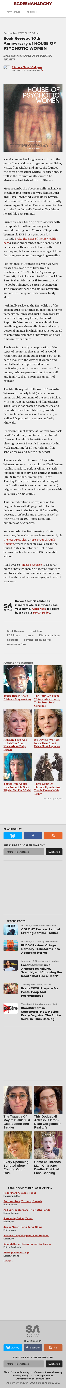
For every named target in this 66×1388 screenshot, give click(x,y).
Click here (39, 608)
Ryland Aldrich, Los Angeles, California (27, 1244)
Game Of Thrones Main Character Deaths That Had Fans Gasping (47, 1167)
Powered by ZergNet (52, 798)
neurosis (12, 639)
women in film (16, 644)
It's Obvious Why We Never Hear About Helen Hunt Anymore (47, 743)
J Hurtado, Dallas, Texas (18, 1218)
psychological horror (37, 639)
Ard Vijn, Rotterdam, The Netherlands (27, 1209)
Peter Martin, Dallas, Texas (20, 1192)
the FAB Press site (15, 539)
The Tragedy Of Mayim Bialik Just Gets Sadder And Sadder (17, 1122)
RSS (55, 1347)
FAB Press (13, 635)
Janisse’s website (31, 565)
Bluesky (15, 1347)
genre (30, 635)
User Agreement (43, 1375)
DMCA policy (41, 612)
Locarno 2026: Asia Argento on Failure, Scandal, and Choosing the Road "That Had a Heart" (41, 970)
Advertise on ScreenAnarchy (33, 1378)
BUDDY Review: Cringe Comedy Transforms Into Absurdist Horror (40, 949)
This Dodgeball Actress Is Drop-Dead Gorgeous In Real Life (47, 1122)
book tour (36, 631)
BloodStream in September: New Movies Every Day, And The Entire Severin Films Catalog (41, 1013)
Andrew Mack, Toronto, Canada (23, 1201)
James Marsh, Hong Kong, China (23, 1227)
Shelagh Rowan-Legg (17, 1252)
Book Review (15, 631)
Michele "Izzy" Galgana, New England (26, 1235)
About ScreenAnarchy (16, 1372)
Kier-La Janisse (49, 635)
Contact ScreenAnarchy (48, 1372)
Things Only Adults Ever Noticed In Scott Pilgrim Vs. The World (17, 787)
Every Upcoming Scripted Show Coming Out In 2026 (16, 1167)
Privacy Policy (20, 1375)
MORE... (8, 1261)
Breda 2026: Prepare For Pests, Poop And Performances (40, 992)
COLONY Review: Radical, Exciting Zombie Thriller (41, 931)
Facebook (34, 1347)
